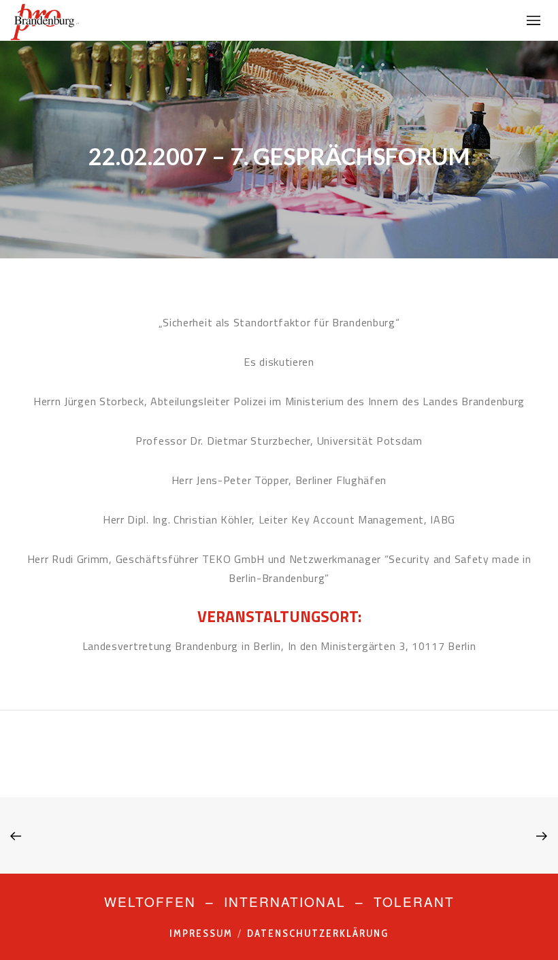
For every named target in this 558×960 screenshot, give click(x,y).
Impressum (201, 933)
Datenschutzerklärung (318, 933)
